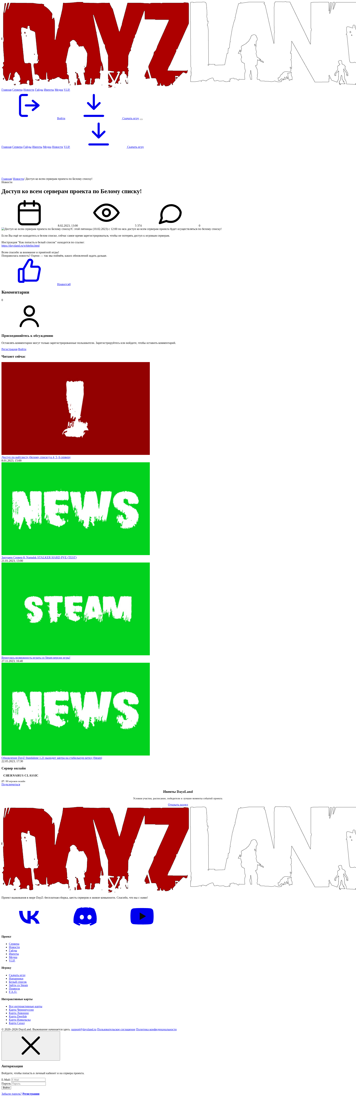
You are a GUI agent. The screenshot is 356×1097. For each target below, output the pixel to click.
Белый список (18, 981)
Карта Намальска (20, 1019)
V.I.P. (67, 89)
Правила (14, 988)
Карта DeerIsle (18, 1016)
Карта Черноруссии (21, 1009)
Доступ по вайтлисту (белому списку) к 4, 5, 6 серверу (36, 457)
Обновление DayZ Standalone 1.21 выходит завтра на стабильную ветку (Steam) (51, 757)
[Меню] (141, 119)
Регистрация (9, 349)
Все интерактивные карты (25, 1006)
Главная (6, 89)
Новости (28, 89)
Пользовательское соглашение (116, 1029)
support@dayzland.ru (83, 1029)
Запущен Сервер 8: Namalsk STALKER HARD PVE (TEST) (39, 557)
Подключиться (10, 784)
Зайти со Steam (18, 985)
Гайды (39, 89)
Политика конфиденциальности (156, 1029)
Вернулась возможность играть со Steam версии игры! (35, 657)
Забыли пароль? (11, 1093)
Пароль (6, 1083)
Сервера (17, 89)
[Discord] (85, 929)
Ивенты (49, 89)
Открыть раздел (178, 804)
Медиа (59, 89)
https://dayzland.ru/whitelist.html (20, 245)
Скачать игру (130, 118)
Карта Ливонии (19, 1013)
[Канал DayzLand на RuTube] (142, 929)
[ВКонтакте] (29, 929)
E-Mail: (5, 1079)
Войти (22, 349)
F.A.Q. (13, 991)
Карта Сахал (17, 1023)
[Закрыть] (30, 1046)
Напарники (16, 978)
